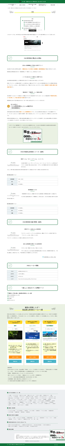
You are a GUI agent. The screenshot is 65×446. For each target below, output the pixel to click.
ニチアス (35, 400)
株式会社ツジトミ (46, 395)
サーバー (10, 417)
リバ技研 (10, 395)
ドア (37, 417)
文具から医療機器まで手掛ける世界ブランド (32, 22)
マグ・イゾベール (28, 402)
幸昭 (9, 399)
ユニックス (10, 396)
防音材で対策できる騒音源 (32, 5)
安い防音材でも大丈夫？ (34, 426)
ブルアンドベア (22, 396)
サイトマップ (56, 444)
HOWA (9, 402)
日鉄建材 (14, 403)
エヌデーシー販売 (39, 395)
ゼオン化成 (27, 398)
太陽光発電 (10, 419)
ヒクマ (39, 402)
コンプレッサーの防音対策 (21, 417)
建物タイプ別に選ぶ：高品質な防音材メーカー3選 (20, 293)
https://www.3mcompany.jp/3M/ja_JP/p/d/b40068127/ (13, 196)
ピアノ (51, 417)
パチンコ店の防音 (19, 410)
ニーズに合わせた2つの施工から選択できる (32, 24)
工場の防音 (26, 410)
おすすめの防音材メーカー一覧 (12, 5)
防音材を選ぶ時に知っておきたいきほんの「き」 (43, 5)
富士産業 (49, 399)
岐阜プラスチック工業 (29, 396)
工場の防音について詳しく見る (50, 257)
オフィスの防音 (32, 410)
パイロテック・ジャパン (32, 399)
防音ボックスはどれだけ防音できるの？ (14, 424)
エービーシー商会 (29, 403)
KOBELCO (36, 396)
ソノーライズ (41, 403)
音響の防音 (38, 410)
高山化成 (32, 398)
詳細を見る (15, 361)
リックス (22, 398)
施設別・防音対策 (12, 408)
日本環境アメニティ (48, 403)
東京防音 (53, 400)
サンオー (19, 403)
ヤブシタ (35, 403)
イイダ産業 (30, 400)
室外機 (55, 417)
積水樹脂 (45, 399)
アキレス (25, 399)
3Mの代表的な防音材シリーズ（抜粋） (30, 28)
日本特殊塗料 (51, 402)
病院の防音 (22, 412)
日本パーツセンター (21, 404)
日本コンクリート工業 (52, 398)
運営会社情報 (11, 429)
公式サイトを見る (15, 357)
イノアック (13, 399)
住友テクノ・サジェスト (12, 404)
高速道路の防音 (51, 410)
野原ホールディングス (31, 395)
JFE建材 (10, 298)
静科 (51, 395)
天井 (37, 419)
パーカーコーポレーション (12, 400)
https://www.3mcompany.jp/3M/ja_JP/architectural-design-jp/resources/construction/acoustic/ (13, 165)
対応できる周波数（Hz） (47, 424)
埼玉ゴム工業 (10, 398)
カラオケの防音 (11, 412)
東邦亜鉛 (27, 404)
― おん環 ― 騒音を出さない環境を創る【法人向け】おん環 (33, 1)
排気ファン (20, 419)
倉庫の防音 (28, 412)
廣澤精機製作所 (48, 400)
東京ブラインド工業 (23, 395)
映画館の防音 (17, 412)
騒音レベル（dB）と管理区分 (13, 426)
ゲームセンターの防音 (12, 410)
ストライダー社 (11, 296)
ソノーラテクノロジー (43, 398)
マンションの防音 (44, 410)
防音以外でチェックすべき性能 (24, 426)
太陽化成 (34, 402)
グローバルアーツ (12, 300)
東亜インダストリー (44, 402)
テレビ (47, 417)
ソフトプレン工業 (41, 400)
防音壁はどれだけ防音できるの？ (27, 424)
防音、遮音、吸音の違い (38, 424)
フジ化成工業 (16, 396)
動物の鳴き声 (42, 417)
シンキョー (40, 399)
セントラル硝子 (16, 398)
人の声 (14, 417)
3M (54, 396)
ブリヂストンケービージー (22, 400)
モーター (15, 419)
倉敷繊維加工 (22, 402)
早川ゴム (37, 398)
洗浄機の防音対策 (29, 417)
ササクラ (23, 403)
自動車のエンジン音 (27, 419)
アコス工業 (51, 396)
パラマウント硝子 (19, 399)
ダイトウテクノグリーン (43, 396)
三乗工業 (54, 403)
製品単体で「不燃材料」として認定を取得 (32, 25)
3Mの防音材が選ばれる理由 (28, 20)
